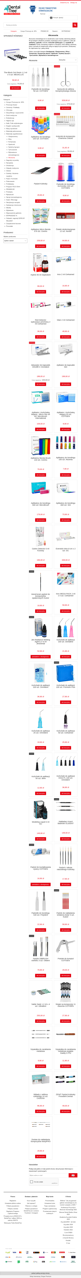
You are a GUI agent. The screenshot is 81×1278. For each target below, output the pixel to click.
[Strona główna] (32, 9)
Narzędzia (9, 163)
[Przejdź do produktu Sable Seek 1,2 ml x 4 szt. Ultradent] (40, 992)
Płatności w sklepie (31, 1206)
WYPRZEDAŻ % (11, 215)
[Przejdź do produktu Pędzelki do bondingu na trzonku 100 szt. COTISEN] (65, 172)
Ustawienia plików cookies (13, 1203)
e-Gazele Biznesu (68, 1238)
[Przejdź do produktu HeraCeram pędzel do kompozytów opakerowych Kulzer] (40, 582)
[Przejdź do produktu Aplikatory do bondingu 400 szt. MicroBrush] (40, 491)
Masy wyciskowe (11, 128)
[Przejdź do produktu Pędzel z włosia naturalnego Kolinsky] (65, 855)
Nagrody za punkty (12, 160)
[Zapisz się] (73, 1175)
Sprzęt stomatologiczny (14, 197)
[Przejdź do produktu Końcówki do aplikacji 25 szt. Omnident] (40, 718)
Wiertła (8, 208)
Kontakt (68, 1240)
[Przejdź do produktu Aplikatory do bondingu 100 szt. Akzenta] (65, 446)
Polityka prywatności (13, 1206)
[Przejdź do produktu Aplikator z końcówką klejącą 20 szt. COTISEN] (65, 401)
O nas (68, 1243)
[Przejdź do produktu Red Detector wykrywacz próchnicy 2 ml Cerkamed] (40, 308)
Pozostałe (9, 226)
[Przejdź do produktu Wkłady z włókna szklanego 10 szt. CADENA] (40, 1083)
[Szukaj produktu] (75, 25)
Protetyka (9, 192)
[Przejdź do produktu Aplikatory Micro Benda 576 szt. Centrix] (40, 217)
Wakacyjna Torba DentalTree (13, 1223)
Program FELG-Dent (13, 186)
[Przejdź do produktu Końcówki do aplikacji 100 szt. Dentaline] (65, 627)
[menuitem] (13, 31)
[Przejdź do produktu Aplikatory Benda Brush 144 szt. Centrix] (40, 446)
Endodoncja (10, 118)
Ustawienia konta (50, 1203)
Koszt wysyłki (31, 1200)
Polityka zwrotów (13, 1209)
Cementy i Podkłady (13, 107)
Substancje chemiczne (13, 205)
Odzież (8, 171)
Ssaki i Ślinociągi (11, 200)
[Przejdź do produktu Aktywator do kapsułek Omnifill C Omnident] (40, 353)
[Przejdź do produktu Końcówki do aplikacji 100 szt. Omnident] (40, 673)
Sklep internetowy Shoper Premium (40, 1276)
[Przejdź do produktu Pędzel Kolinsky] (40, 172)
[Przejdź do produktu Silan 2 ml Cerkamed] (65, 308)
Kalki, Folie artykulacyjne (14, 123)
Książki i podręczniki (13, 126)
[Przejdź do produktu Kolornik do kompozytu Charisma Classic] (65, 124)
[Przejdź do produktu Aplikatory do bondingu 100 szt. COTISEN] (40, 124)
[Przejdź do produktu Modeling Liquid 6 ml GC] (40, 810)
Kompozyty (12, 142)
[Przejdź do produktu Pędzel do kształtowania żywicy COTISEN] (40, 855)
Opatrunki (11, 144)
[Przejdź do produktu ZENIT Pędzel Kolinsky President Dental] (65, 1083)
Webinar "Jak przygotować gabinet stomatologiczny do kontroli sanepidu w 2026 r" (68, 1203)
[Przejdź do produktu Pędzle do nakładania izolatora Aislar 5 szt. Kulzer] (65, 901)
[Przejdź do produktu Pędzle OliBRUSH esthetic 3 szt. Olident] (40, 946)
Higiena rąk (10, 120)
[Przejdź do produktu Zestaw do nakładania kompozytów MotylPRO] (40, 1128)
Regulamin (13, 1200)
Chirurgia (9, 110)
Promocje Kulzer (11, 105)
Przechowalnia (49, 1200)
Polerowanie (10, 181)
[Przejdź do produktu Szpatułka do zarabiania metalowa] (40, 1037)
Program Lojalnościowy (50, 1209)
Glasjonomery (13, 136)
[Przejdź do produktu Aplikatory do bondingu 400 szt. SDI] (65, 491)
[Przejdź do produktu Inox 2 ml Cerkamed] (65, 262)
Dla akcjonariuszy (68, 1235)
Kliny (9, 139)
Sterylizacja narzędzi (13, 202)
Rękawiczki (10, 194)
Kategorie (7, 99)
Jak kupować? (31, 1203)
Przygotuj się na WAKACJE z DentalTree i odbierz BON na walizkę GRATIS (13, 1218)
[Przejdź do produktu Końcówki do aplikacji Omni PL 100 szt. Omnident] (65, 764)
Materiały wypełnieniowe (14, 134)
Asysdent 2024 (68, 1224)
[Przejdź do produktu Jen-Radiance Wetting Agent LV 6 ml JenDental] (40, 627)
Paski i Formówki (12, 179)
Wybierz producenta (10, 236)
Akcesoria (11, 157)
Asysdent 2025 (68, 1227)
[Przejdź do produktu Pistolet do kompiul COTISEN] (65, 946)
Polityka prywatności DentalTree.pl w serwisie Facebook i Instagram (31, 1211)
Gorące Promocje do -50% (15, 102)
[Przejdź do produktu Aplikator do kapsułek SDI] (65, 353)
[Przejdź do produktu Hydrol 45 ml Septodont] (40, 262)
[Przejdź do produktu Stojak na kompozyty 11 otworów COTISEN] (65, 992)
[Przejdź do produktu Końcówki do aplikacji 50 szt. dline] (40, 764)
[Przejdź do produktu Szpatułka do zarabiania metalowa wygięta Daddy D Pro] (65, 1037)
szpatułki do (69, 42)
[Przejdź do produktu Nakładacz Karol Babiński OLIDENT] (65, 810)
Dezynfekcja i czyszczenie (15, 113)
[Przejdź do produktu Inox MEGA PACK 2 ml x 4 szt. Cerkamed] (65, 582)
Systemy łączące (14, 147)
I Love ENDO (68, 1232)
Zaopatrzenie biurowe (13, 223)
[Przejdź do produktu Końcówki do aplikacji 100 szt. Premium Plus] (65, 673)
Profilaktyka (10, 184)
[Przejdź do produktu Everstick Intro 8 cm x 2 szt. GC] (65, 536)
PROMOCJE (10, 189)
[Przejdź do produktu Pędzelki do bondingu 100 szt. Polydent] (40, 901)
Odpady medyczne (12, 168)
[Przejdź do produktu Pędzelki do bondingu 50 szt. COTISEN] (40, 77)
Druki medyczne (11, 115)
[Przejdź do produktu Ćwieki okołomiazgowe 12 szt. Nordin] (65, 217)
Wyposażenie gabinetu (13, 213)
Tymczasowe (12, 150)
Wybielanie (10, 210)
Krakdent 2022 (68, 1230)
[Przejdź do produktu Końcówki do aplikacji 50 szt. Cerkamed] (65, 718)
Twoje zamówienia (49, 1206)
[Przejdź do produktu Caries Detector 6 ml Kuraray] (40, 536)
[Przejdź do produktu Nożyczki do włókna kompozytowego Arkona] (65, 77)
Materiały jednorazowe (13, 131)
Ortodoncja (10, 165)
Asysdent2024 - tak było (68, 1222)
